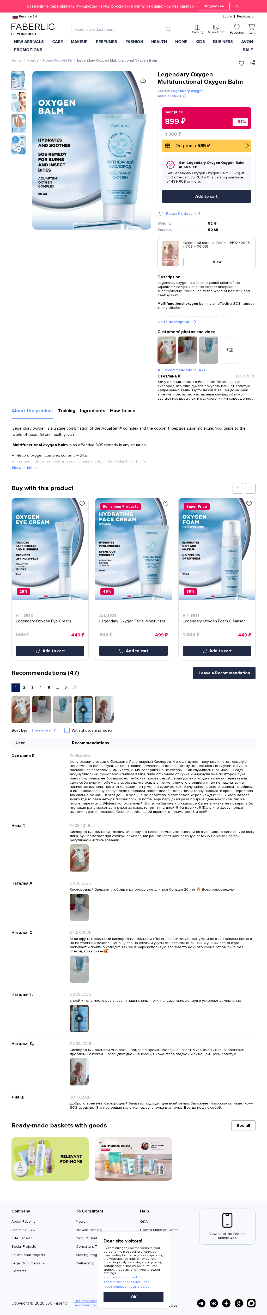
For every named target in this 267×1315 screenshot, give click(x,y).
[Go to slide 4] (53, 596)
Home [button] (181, 41)
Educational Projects (28, 1255)
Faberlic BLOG (23, 1230)
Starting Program (89, 1255)
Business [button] (223, 41)
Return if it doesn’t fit (183, 213)
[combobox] (118, 29)
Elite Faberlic (21, 1238)
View (217, 262)
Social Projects (23, 1246)
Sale (248, 49)
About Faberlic (23, 1221)
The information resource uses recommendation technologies (126, 1284)
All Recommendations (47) (181, 370)
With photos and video (92, 730)
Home (16, 60)
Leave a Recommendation (224, 673)
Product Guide (87, 1238)
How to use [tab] (122, 410)
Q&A (144, 1221)
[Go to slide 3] (51, 596)
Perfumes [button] (106, 41)
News (80, 1221)
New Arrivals (29, 41)
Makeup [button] (79, 41)
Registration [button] (246, 17)
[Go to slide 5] (55, 596)
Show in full (22, 467)
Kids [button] (200, 41)
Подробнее (213, 6)
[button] (133, 6)
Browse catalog (89, 1230)
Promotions (28, 49)
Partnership (85, 1263)
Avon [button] (247, 41)
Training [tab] (66, 410)
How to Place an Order (159, 1230)
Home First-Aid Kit (57, 60)
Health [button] (159, 41)
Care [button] (57, 41)
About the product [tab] (32, 410)
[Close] (237, 6)
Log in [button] (227, 17)
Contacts (18, 1271)
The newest (41, 730)
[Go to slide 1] (46, 596)
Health (32, 60)
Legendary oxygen (187, 91)
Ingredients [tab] (92, 410)
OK (134, 1297)
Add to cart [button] (54, 650)
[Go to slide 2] (49, 596)
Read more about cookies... (124, 1277)
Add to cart (206, 196)
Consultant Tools (90, 1246)
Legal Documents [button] (26, 1263)
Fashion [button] (134, 41)
